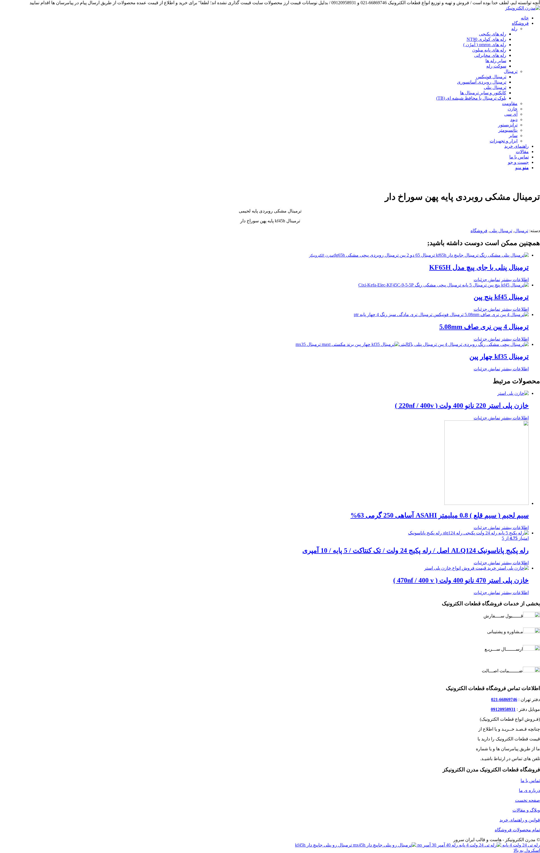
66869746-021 (504, 699)
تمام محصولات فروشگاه (517, 829)
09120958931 (503, 709)
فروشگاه (479, 230)
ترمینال (521, 230)
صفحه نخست (527, 800)
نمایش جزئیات (487, 279)
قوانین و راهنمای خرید (520, 820)
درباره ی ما (529, 790)
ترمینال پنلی (501, 230)
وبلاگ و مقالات (526, 810)
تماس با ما (530, 780)
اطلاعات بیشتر (515, 279)
